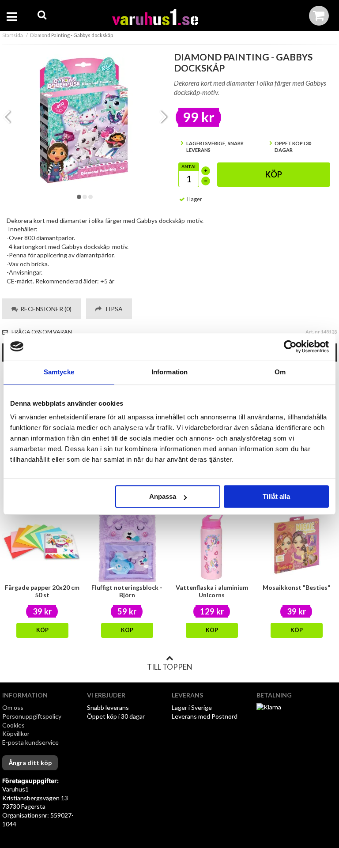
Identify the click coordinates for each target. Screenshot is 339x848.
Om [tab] (280, 372)
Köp (273, 174)
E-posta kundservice (31, 742)
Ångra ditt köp (30, 762)
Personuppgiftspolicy (31, 716)
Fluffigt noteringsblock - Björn (126, 591)
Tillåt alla (276, 496)
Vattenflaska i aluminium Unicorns (212, 591)
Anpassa (162, 496)
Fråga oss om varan (41, 332)
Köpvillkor (16, 733)
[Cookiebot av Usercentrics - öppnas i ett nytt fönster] (290, 346)
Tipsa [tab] (112, 309)
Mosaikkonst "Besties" (296, 587)
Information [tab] (169, 372)
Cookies (13, 725)
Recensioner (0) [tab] (45, 309)
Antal (188, 166)
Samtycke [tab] (59, 372)
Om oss (12, 707)
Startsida (12, 35)
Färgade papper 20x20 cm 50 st (42, 591)
